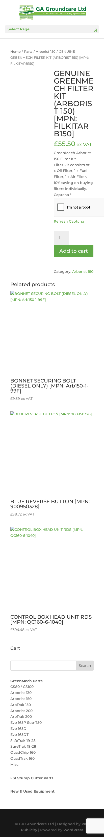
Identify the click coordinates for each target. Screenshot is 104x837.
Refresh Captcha (69, 221)
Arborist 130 (21, 692)
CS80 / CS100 (22, 686)
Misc (14, 764)
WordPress (73, 830)
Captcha (62, 194)
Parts (28, 51)
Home (15, 51)
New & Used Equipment (32, 791)
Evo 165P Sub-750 (26, 722)
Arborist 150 (46, 51)
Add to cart (73, 251)
